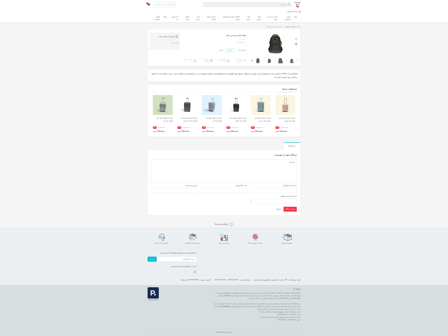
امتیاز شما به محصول (288, 196)
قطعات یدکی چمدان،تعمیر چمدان (231, 18)
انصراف (278, 209)
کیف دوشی (198, 18)
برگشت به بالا (222, 224)
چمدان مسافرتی (288, 18)
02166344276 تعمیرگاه (190, 280)
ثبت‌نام (152, 259)
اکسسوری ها (175, 18)
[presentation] (297, 60)
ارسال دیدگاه (290, 209)
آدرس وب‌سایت (191, 185)
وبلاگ (165, 17)
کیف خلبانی (248, 18)
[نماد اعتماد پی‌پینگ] (153, 294)
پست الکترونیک (241, 185)
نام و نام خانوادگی (290, 185)
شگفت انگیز (187, 18)
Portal (217, 332)
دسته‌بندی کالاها (292, 12)
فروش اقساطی (157, 18)
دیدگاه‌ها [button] (292, 146)
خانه (295, 17)
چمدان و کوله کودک (211, 18)
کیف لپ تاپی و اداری (272, 18)
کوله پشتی (259, 18)
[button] (150, 4)
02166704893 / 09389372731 (226, 280)
